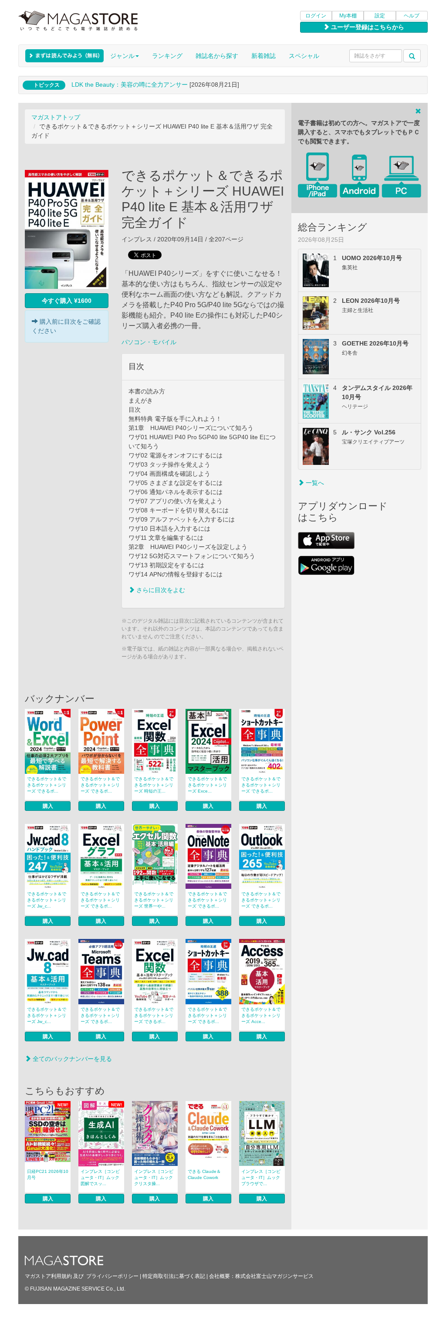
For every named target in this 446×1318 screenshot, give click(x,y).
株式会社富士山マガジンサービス (274, 1276)
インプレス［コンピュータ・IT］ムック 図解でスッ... (100, 1177)
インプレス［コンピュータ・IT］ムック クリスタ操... (153, 1177)
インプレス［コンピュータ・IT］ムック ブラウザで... (260, 1177)
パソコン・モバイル (149, 342)
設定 (380, 16)
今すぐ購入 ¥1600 (66, 300)
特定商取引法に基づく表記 (173, 1276)
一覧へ (314, 482)
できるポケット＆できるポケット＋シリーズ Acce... (260, 1015)
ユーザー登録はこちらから (366, 27)
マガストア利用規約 (48, 1276)
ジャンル (122, 55)
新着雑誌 (263, 55)
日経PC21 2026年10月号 (47, 1174)
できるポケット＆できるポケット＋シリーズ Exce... (207, 784)
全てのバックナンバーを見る (71, 1058)
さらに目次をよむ (160, 589)
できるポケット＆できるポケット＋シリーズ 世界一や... (153, 899)
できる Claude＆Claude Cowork (204, 1174)
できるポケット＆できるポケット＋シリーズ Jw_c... (46, 899)
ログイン (315, 16)
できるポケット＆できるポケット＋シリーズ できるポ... (46, 784)
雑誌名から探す (217, 55)
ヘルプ (411, 16)
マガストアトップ (55, 117)
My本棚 (348, 16)
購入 (48, 806)
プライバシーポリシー (112, 1276)
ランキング (167, 55)
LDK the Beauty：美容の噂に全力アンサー (129, 84)
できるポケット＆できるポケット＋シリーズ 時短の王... (153, 784)
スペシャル (304, 55)
